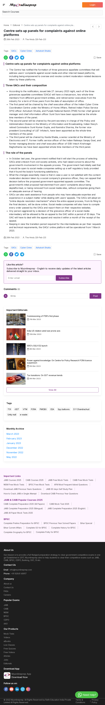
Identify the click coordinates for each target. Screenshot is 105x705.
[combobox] (52, 12)
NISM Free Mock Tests (14, 484)
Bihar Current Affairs (13, 528)
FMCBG (43, 409)
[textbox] (52, 11)
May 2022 (11, 457)
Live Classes (9, 645)
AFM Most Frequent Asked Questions (71, 484)
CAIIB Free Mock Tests (83, 480)
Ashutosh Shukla (43, 51)
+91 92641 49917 (19, 573)
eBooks (7, 641)
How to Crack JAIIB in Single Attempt (20, 493)
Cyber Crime (26, 51)
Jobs (6, 660)
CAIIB (6, 609)
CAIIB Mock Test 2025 (59, 504)
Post (95, 296)
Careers (7, 595)
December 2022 (14, 447)
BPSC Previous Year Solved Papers (60, 523)
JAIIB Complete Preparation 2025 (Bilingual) (23, 508)
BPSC (6, 616)
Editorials (8, 663)
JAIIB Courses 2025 (12, 480)
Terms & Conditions (80, 701)
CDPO (6, 620)
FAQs (6, 591)
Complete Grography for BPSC (17, 532)
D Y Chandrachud (81, 409)
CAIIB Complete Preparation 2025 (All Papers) (24, 504)
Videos (7, 637)
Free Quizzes (10, 648)
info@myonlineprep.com (21, 570)
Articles (7, 656)
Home (6, 25)
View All (52, 390)
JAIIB (6, 605)
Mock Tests (9, 634)
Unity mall (12, 414)
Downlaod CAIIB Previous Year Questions (59, 493)
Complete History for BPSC (63, 528)
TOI (9, 409)
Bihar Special (86, 523)
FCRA (33, 409)
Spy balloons (64, 409)
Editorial (16, 25)
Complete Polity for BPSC (47, 532)
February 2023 (14, 438)
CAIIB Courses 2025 (34, 480)
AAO (6, 623)
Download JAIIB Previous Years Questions (22, 489)
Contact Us (9, 587)
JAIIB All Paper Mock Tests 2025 (18, 513)
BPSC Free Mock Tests (39, 484)
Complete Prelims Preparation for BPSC (21, 523)
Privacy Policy (95, 701)
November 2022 (14, 452)
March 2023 (12, 434)
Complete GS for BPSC (36, 528)
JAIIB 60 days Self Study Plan (59, 489)
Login (92, 4)
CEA (52, 409)
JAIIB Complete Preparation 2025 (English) (66, 508)
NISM (6, 612)
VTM (25, 409)
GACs (13, 51)
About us (8, 583)
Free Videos (9, 652)
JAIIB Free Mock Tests (58, 480)
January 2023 (13, 443)
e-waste (23, 414)
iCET (17, 409)
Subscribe (64, 278)
